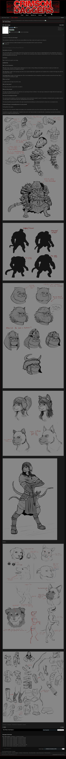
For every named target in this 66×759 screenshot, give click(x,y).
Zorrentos (13, 736)
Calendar (40, 15)
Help (45, 15)
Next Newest (10, 729)
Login (12, 17)
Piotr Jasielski (16, 744)
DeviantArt (20, 724)
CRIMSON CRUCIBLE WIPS (39, 20)
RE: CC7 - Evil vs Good (7, 737)
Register (16, 17)
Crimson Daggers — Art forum (9, 20)
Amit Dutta (15, 737)
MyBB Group (14, 754)
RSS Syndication (47, 752)
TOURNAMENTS (18, 20)
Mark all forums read (40, 752)
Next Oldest (5, 729)
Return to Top (25, 752)
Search (27, 15)
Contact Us (9, 752)
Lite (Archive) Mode (32, 752)
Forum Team (4, 752)
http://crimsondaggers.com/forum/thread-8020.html (13, 47)
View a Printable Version (7, 748)
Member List (33, 15)
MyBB (7, 754)
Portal (22, 15)
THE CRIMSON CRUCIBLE (28, 20)
